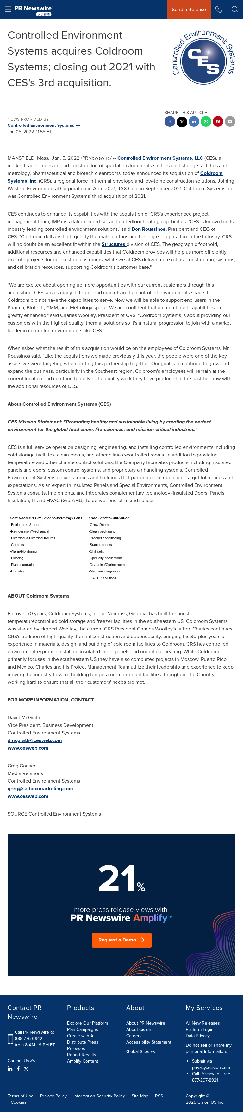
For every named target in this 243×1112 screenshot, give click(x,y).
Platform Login (200, 1029)
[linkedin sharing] (194, 122)
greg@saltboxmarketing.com (40, 788)
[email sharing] (230, 122)
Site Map (140, 1096)
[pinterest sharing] (218, 122)
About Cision (138, 1029)
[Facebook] (18, 1069)
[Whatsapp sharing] (206, 122)
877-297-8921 (205, 1080)
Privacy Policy (53, 1096)
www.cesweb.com (28, 748)
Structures (113, 244)
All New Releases (203, 1023)
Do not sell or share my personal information (209, 1048)
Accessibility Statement (148, 1042)
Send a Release (189, 9)
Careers (134, 1035)
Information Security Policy (99, 1096)
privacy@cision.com (211, 1067)
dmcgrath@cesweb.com (35, 740)
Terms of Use (21, 1096)
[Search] (235, 9)
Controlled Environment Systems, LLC (160, 158)
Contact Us (19, 1061)
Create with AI (80, 1035)
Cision (203, 1102)
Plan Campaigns (82, 1029)
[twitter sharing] (182, 123)
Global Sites (138, 1052)
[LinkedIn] (11, 1069)
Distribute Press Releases (82, 1045)
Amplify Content (82, 1061)
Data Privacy (198, 1035)
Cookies (19, 1102)
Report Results (81, 1054)
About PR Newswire (145, 1023)
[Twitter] (26, 1069)
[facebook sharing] (170, 122)
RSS (159, 1096)
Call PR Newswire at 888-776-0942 (34, 1035)
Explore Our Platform (87, 1023)
